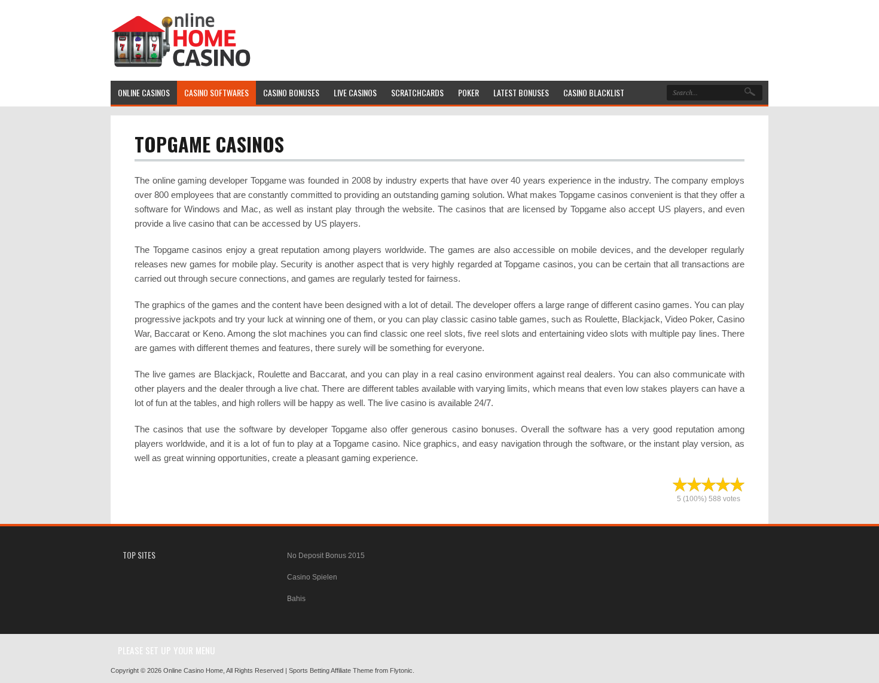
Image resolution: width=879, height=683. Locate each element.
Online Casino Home (193, 670)
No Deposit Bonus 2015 (326, 555)
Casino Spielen (312, 577)
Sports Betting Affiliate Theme (331, 670)
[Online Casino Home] (181, 65)
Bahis (296, 598)
